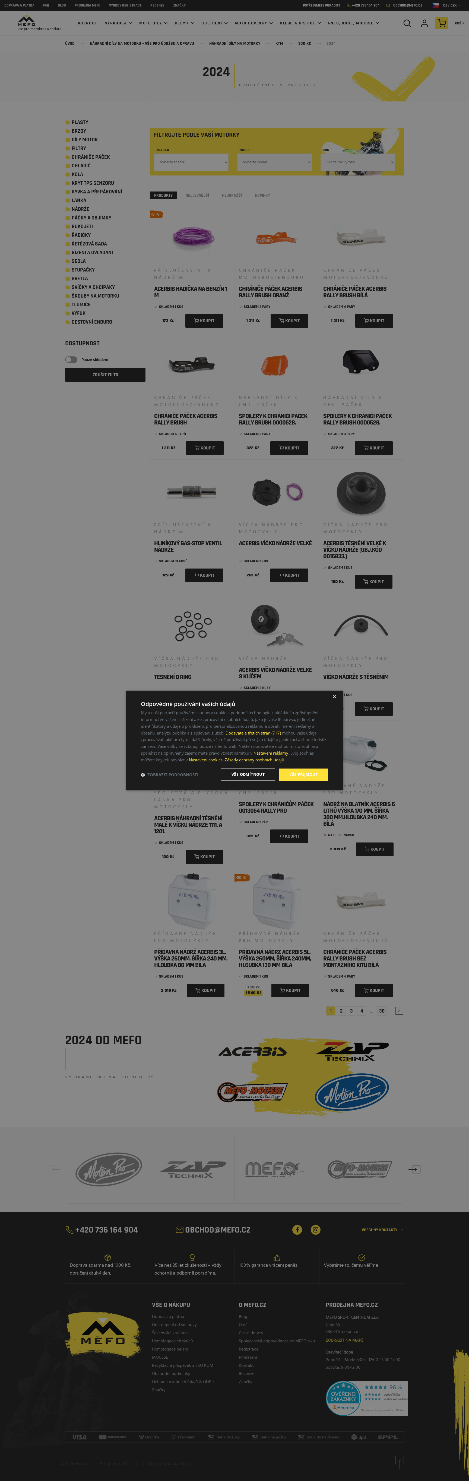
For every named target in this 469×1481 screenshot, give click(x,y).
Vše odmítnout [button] (248, 774)
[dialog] (234, 740)
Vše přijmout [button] (303, 774)
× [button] (334, 697)
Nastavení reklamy (270, 753)
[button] (169, 775)
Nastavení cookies (206, 759)
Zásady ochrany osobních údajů (254, 759)
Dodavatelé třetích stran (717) (253, 733)
